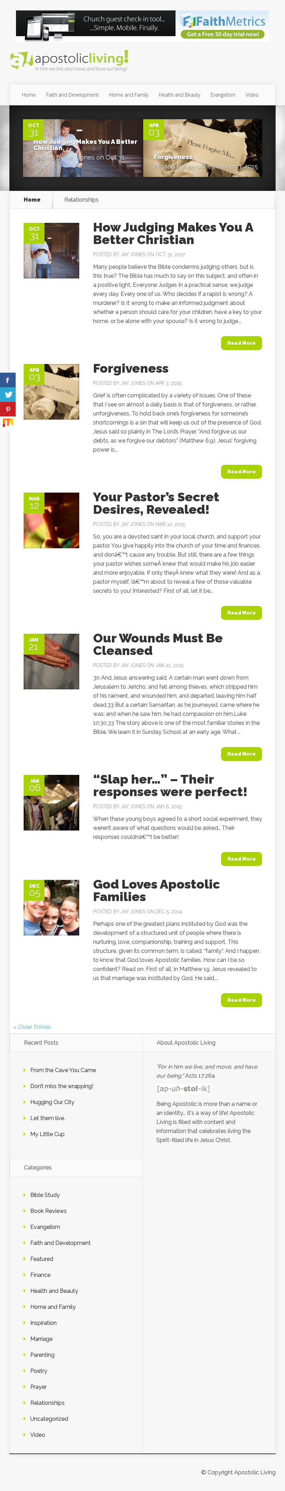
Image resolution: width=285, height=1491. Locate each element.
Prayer (38, 1387)
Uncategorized (49, 1419)
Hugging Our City (52, 1102)
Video (252, 94)
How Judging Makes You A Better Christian (85, 145)
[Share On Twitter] (8, 394)
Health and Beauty (179, 94)
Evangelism (223, 94)
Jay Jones (80, 157)
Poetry (38, 1371)
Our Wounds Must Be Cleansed (158, 644)
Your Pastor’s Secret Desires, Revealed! (156, 503)
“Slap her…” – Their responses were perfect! (170, 785)
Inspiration (43, 1323)
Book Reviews (48, 1211)
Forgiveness (173, 157)
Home (29, 94)
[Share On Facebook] (8, 380)
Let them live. (47, 1118)
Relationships (47, 1403)
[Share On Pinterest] (8, 409)
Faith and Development (72, 94)
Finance (40, 1275)
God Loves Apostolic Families (156, 890)
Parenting (42, 1355)
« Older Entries (32, 1027)
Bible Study (45, 1195)
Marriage (41, 1339)
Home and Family (128, 94)
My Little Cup (47, 1134)
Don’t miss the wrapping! (61, 1086)
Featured (41, 1259)
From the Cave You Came (63, 1070)
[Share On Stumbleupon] (8, 423)
